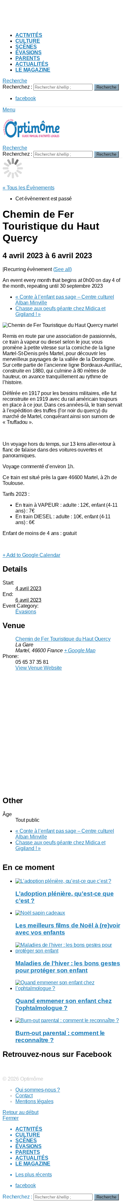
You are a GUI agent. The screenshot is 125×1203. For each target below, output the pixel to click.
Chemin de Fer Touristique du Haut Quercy (63, 639)
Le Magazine (32, 70)
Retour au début (20, 1112)
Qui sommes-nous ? (37, 1090)
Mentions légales (34, 1101)
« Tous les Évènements (28, 187)
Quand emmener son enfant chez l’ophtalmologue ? (63, 1004)
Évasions (28, 52)
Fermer (11, 1118)
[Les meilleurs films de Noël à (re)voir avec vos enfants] (68, 913)
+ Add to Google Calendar (31, 555)
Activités (28, 35)
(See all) (62, 269)
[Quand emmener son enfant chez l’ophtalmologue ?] (68, 985)
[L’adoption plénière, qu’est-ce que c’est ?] (68, 881)
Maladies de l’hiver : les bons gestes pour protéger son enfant (67, 967)
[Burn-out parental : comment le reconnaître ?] (68, 1020)
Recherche (106, 87)
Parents (27, 58)
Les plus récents (33, 1174)
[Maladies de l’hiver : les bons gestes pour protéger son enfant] (68, 948)
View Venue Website (38, 668)
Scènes (26, 46)
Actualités (31, 64)
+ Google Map (80, 650)
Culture (27, 41)
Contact (24, 1095)
